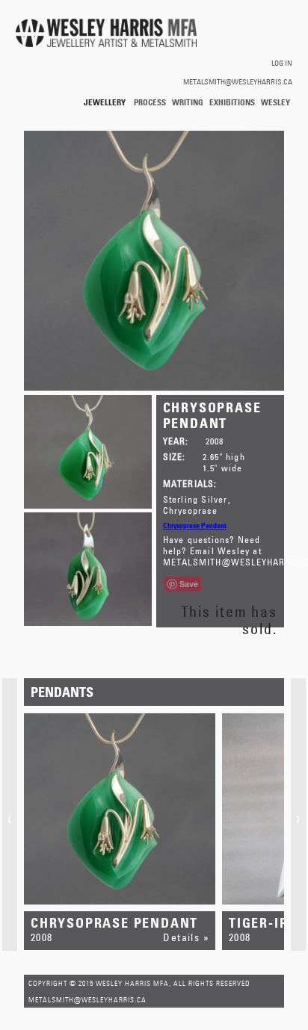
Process (150, 102)
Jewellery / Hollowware (106, 102)
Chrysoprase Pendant (195, 525)
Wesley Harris (275, 102)
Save (188, 583)
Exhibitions (232, 102)
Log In (281, 62)
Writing (187, 102)
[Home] (106, 34)
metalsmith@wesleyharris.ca (237, 81)
